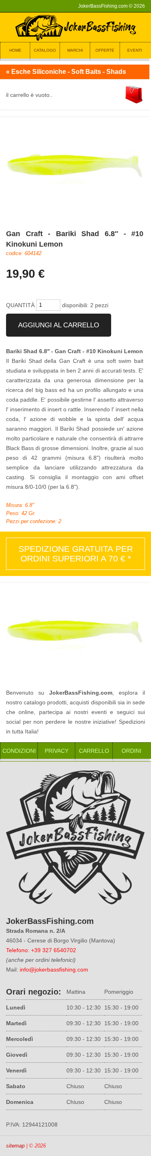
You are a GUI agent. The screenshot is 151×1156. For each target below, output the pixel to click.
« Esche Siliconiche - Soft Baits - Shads (66, 71)
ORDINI (131, 751)
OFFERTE (104, 50)
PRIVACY (56, 751)
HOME (15, 50)
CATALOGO (45, 50)
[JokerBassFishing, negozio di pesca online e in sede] (75, 39)
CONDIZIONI (19, 751)
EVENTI (134, 50)
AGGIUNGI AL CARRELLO (58, 325)
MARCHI (75, 50)
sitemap (15, 1146)
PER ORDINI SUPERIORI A (76, 553)
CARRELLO (94, 751)
